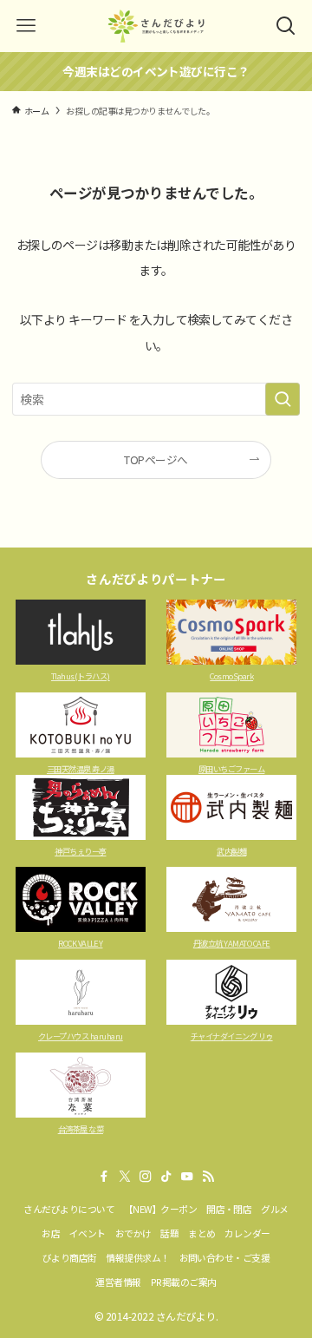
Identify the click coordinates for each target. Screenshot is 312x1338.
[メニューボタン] (26, 26)
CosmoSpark (231, 676)
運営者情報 (117, 1282)
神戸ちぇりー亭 (80, 851)
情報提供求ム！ (137, 1257)
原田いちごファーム (231, 769)
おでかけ (133, 1233)
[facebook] (104, 1176)
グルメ (274, 1209)
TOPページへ (155, 459)
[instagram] (145, 1176)
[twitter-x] (125, 1176)
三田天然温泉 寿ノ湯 (80, 769)
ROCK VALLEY (80, 943)
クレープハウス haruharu (80, 1036)
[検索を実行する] (282, 399)
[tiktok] (166, 1176)
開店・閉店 (228, 1209)
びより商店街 (69, 1257)
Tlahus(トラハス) (80, 676)
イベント (87, 1233)
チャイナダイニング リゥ (232, 1036)
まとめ (201, 1233)
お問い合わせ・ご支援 (224, 1257)
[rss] (208, 1176)
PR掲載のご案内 (184, 1282)
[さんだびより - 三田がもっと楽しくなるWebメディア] (156, 26)
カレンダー (247, 1233)
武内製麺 (231, 851)
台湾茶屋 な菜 (80, 1129)
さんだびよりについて (68, 1209)
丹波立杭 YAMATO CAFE (231, 943)
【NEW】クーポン (160, 1209)
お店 (51, 1233)
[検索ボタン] (286, 26)
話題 (169, 1233)
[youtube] (187, 1176)
